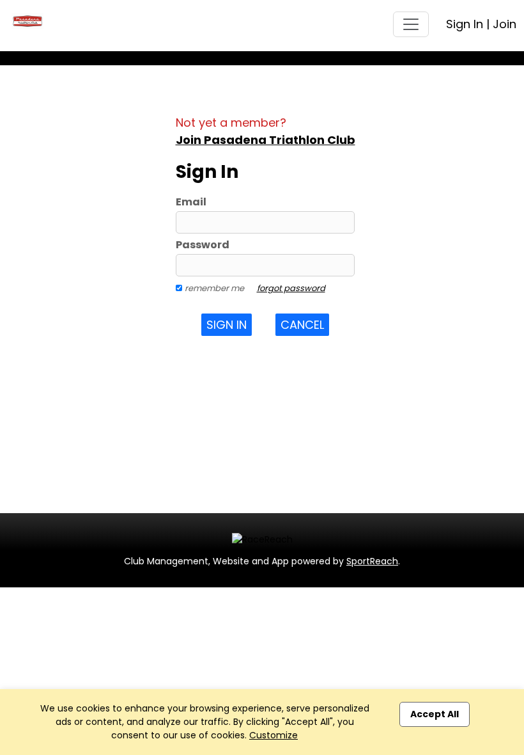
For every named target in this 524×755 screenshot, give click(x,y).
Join (504, 24)
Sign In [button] (226, 325)
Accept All (434, 714)
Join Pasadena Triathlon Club (265, 140)
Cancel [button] (302, 325)
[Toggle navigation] (411, 24)
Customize (273, 735)
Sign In (464, 24)
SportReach (372, 561)
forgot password (291, 288)
